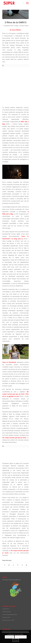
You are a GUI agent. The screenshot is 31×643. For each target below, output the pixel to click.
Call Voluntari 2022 (6, 611)
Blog (17, 25)
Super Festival (24, 25)
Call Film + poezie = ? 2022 (8, 620)
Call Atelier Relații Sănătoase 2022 (9, 614)
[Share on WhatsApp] (13, 565)
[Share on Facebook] (4, 565)
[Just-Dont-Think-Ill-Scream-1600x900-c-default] (15, 14)
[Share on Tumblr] (22, 565)
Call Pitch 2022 (5, 609)
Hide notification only (21, 637)
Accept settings (9, 637)
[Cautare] (23, 3)
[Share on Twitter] (9, 565)
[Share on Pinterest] (18, 565)
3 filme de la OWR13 (15, 22)
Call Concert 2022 (6, 617)
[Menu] (27, 3)
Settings (16, 640)
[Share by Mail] (26, 565)
